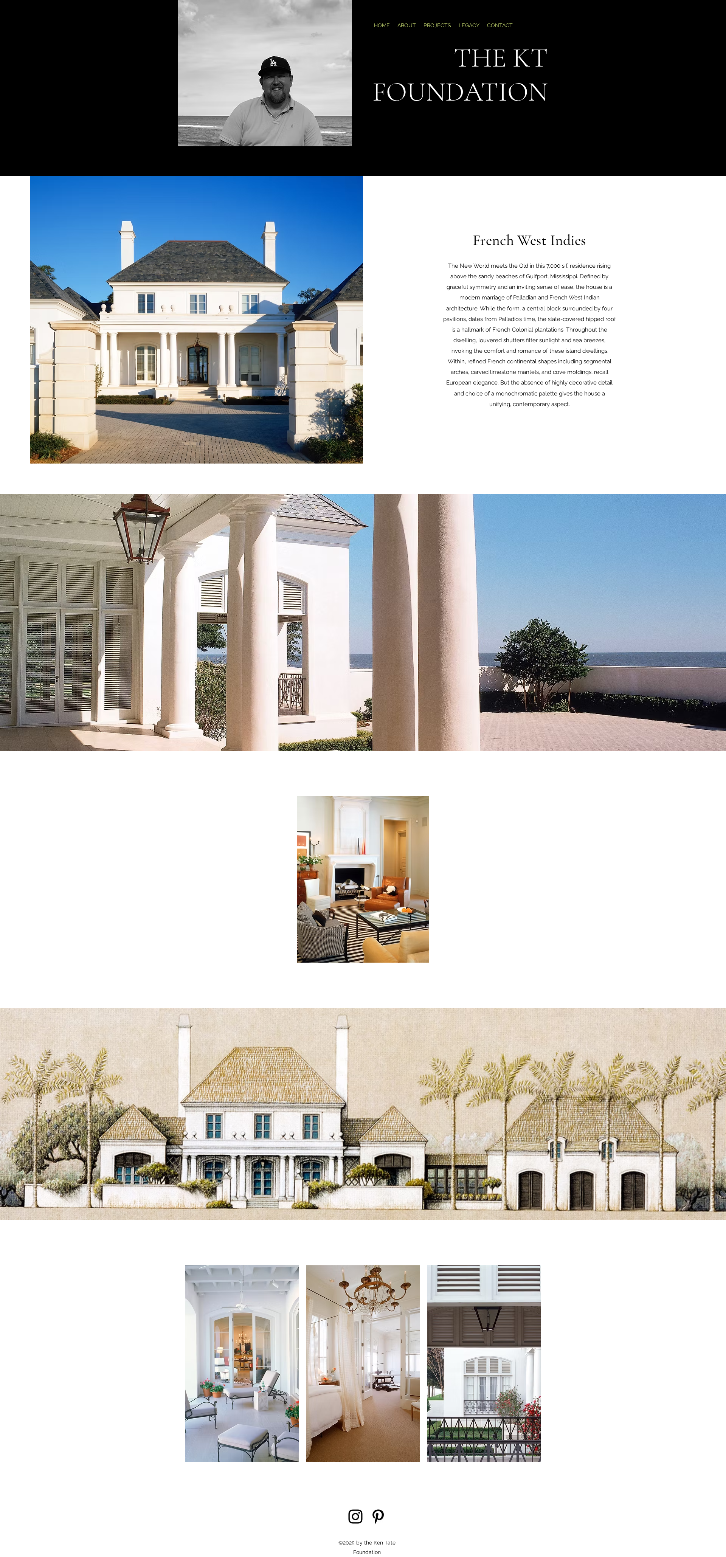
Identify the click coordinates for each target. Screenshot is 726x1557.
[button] (242, 1363)
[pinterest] (378, 1516)
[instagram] (355, 1516)
